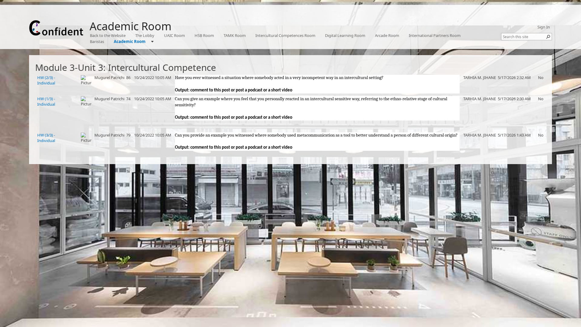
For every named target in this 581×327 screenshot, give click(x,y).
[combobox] (524, 36)
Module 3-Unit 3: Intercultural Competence (125, 67)
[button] (548, 36)
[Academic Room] (56, 28)
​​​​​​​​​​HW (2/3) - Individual (46, 80)
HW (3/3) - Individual (46, 137)
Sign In (543, 27)
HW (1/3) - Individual (46, 101)
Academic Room (131, 26)
